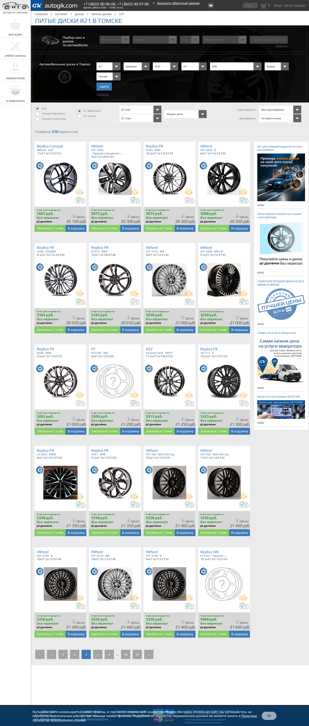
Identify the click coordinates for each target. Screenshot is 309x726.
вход (277, 5)
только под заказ (53, 113)
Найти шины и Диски (269, 40)
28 (125, 654)
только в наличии (54, 118)
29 (137, 654)
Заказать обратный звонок (178, 3)
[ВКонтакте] (211, 5)
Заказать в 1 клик (50, 228)
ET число (90, 116)
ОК (269, 715)
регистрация (295, 5)
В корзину (76, 228)
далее (260, 204)
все (44, 108)
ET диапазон (92, 110)
